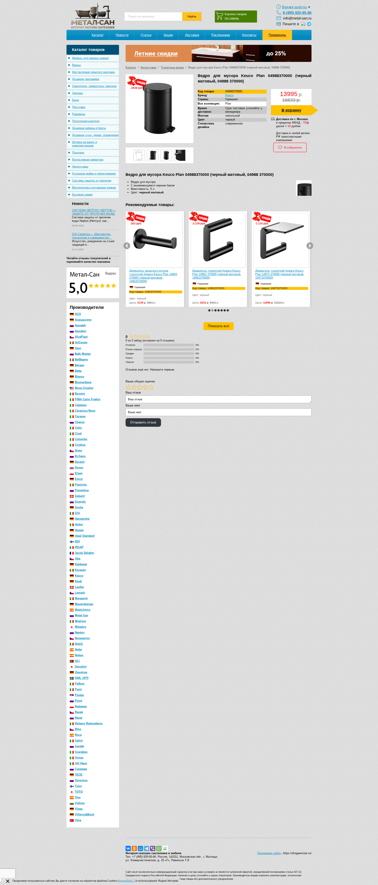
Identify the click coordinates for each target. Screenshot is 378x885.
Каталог (97, 35)
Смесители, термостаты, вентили (94, 86)
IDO (77, 541)
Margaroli (81, 598)
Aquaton (80, 331)
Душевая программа (85, 79)
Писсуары (78, 107)
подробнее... (127, 880)
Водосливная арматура (87, 159)
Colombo (81, 439)
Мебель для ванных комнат (90, 58)
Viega (78, 808)
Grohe (79, 507)
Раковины (78, 114)
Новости (122, 35)
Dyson (79, 467)
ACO (78, 314)
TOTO (79, 791)
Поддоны (78, 152)
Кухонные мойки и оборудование (94, 173)
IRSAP (79, 547)
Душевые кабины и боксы (89, 128)
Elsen (78, 473)
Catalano (81, 405)
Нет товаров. (232, 18)
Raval (78, 717)
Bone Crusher (84, 388)
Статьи (146, 35)
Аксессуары (80, 166)
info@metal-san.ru (297, 18)
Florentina (82, 490)
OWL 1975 (81, 678)
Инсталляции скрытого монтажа (93, 72)
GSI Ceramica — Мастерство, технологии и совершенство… (92, 236)
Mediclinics (82, 609)
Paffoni (79, 683)
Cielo (78, 427)
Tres (77, 797)
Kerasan (80, 570)
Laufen (79, 587)
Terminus (81, 780)
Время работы (294, 7)
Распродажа (220, 35)
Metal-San (81, 615)
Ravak (79, 712)
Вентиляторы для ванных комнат (94, 187)
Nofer (78, 649)
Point (78, 700)
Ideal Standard (84, 535)
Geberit (80, 496)
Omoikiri (81, 666)
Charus (79, 422)
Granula (80, 501)
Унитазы (77, 93)
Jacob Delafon (84, 552)
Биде (75, 100)
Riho (78, 729)
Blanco (79, 376)
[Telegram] (146, 848)
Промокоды (277, 35)
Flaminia (81, 484)
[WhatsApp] (158, 848)
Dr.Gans (80, 456)
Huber (79, 524)
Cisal (78, 433)
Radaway (81, 706)
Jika (77, 558)
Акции (168, 35)
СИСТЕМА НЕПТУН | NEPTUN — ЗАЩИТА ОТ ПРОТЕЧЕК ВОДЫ (94, 212)
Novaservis (82, 638)
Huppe (79, 530)
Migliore (80, 621)
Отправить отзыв (143, 422)
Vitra (78, 820)
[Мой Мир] (140, 848)
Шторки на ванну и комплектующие (84, 143)
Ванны (76, 65)
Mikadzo (80, 626)
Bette (78, 371)
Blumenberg (83, 382)
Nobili (79, 643)
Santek (79, 746)
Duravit (79, 461)
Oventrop (81, 672)
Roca (78, 734)
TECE (78, 774)
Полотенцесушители (85, 121)
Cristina (80, 444)
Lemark (80, 592)
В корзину (291, 110)
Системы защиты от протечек (91, 180)
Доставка (192, 35)
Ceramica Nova (85, 410)
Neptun (79, 632)
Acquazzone (83, 319)
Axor (78, 348)
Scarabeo (81, 752)
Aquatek (80, 325)
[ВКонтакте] (128, 848)
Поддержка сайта (269, 853)
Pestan (79, 695)
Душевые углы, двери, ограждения (95, 135)
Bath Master (83, 353)
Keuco (79, 575)
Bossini (80, 393)
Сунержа (81, 769)
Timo (78, 786)
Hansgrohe (82, 518)
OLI (77, 661)
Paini (78, 689)
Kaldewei (81, 564)
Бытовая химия (82, 194)
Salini (79, 740)
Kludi (78, 581)
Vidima (79, 803)
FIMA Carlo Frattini (87, 399)
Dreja (78, 450)
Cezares (80, 416)
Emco (79, 479)
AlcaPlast (81, 336)
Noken (79, 655)
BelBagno (81, 359)
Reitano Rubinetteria (88, 723)
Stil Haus (81, 763)
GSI (77, 513)
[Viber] (152, 848)
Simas (79, 757)
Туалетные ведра (172, 67)
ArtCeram (81, 342)
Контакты (249, 35)
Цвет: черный (145, 295)
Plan (228, 103)
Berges (79, 365)
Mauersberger (84, 604)
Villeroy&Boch (84, 814)
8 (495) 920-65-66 (297, 13)
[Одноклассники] (134, 848)
